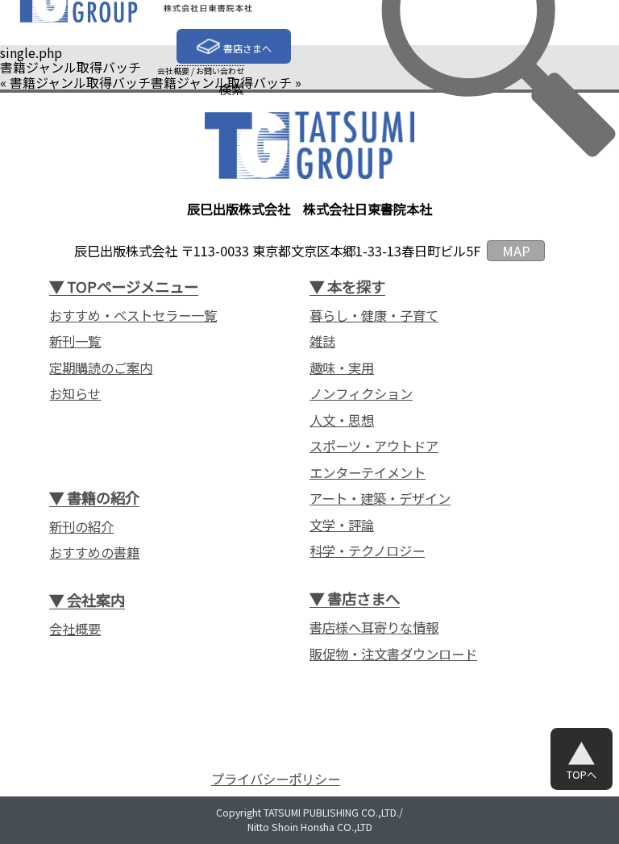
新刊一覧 (75, 341)
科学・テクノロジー (367, 551)
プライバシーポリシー (275, 779)
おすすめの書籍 (94, 552)
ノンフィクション (361, 394)
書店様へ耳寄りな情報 (374, 627)
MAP (516, 250)
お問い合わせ (220, 71)
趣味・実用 (342, 368)
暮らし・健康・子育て (374, 315)
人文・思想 (342, 420)
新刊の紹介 (81, 527)
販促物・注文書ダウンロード (393, 654)
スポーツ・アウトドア (374, 446)
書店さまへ (247, 48)
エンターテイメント (368, 473)
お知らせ (75, 394)
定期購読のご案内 (100, 368)
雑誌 (322, 341)
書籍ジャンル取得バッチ (80, 82)
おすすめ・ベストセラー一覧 (133, 315)
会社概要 (173, 71)
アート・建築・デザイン (380, 498)
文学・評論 (342, 525)
